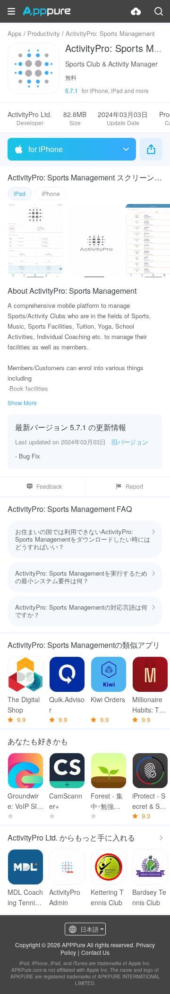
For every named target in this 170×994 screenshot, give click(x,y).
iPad (20, 193)
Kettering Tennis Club (107, 897)
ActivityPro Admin (64, 897)
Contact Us (95, 952)
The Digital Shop (24, 704)
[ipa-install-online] (136, 11)
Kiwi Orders (108, 699)
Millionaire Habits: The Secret (149, 705)
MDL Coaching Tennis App (25, 897)
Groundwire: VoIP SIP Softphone (24, 801)
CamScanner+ (65, 801)
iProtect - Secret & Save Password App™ (149, 801)
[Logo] (46, 11)
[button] (11, 11)
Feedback (49, 486)
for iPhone (45, 149)
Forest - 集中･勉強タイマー (107, 801)
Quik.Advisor (67, 704)
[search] (158, 11)
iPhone (51, 193)
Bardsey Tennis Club (149, 897)
